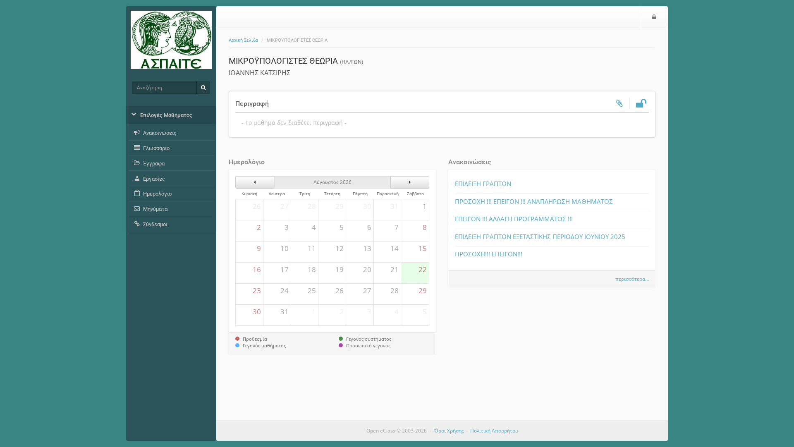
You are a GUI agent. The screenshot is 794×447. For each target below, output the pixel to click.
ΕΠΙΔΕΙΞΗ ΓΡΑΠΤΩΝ (483, 183)
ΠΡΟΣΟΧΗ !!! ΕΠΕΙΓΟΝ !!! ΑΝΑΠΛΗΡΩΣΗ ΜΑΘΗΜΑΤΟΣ (534, 201)
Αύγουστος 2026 (332, 182)
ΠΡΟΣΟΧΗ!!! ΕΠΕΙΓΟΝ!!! (488, 254)
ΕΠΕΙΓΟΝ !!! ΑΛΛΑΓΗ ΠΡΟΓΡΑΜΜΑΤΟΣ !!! (514, 219)
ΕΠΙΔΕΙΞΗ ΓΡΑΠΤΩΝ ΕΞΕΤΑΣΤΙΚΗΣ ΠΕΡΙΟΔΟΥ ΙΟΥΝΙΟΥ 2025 (540, 236)
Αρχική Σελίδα (243, 40)
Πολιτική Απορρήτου (494, 430)
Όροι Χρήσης (449, 430)
